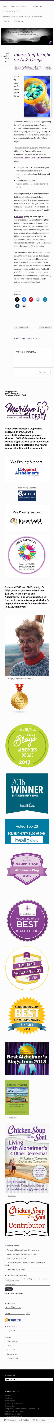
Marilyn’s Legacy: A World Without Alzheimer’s (22, 16)
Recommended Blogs (11, 11)
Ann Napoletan (27, 67)
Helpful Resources (19, 6)
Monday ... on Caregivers (13, 1403)
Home (4, 6)
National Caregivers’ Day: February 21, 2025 (22, 1254)
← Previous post (21, 327)
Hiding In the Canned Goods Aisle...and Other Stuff (22, 1409)
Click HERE (36, 158)
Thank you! (8, 1398)
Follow (9, 1289)
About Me (6, 22)
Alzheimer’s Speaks (22, 158)
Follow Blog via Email (17, 1275)
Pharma (30, 69)
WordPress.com (12, 1358)
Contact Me (20, 22)
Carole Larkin (30, 151)
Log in (9, 1345)
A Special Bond (10, 1401)
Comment (43, 372)
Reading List (37, 6)
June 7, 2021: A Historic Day (16, 1258)
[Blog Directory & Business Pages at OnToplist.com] (13, 1322)
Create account (12, 1341)
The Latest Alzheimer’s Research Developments (23, 1250)
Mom (25, 69)
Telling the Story (10, 1406)
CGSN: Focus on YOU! (13, 1414)
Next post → (45, 327)
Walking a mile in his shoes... (14, 1411)
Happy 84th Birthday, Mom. (16, 1269)
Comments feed (12, 1354)
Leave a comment (48, 68)
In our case (18, 217)
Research (38, 69)
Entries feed (11, 1350)
